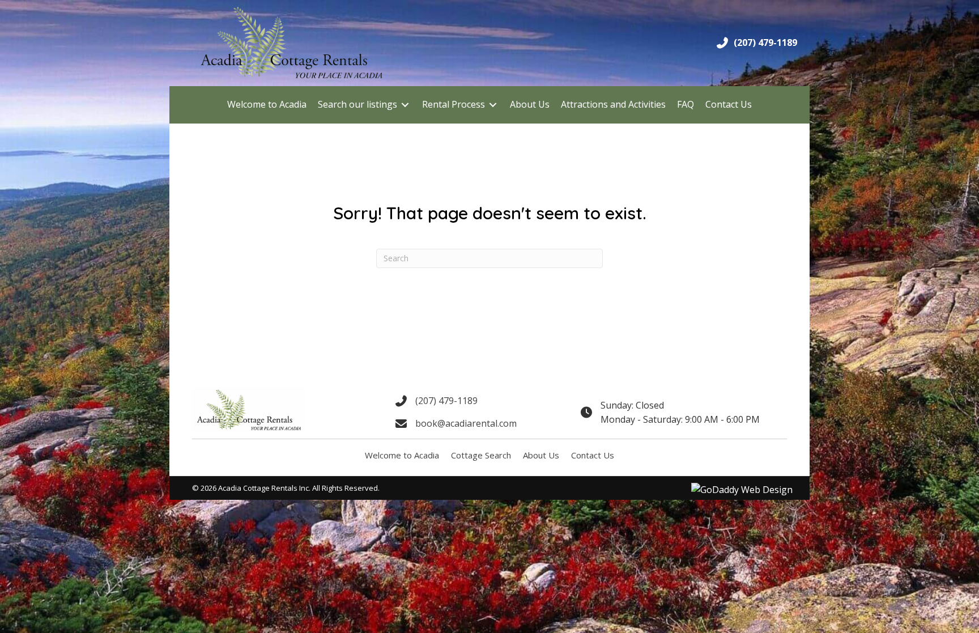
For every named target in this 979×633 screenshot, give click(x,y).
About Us (541, 455)
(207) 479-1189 (765, 42)
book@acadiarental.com (466, 423)
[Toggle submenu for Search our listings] (405, 104)
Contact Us (592, 455)
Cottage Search (481, 455)
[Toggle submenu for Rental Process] (493, 104)
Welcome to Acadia (402, 455)
